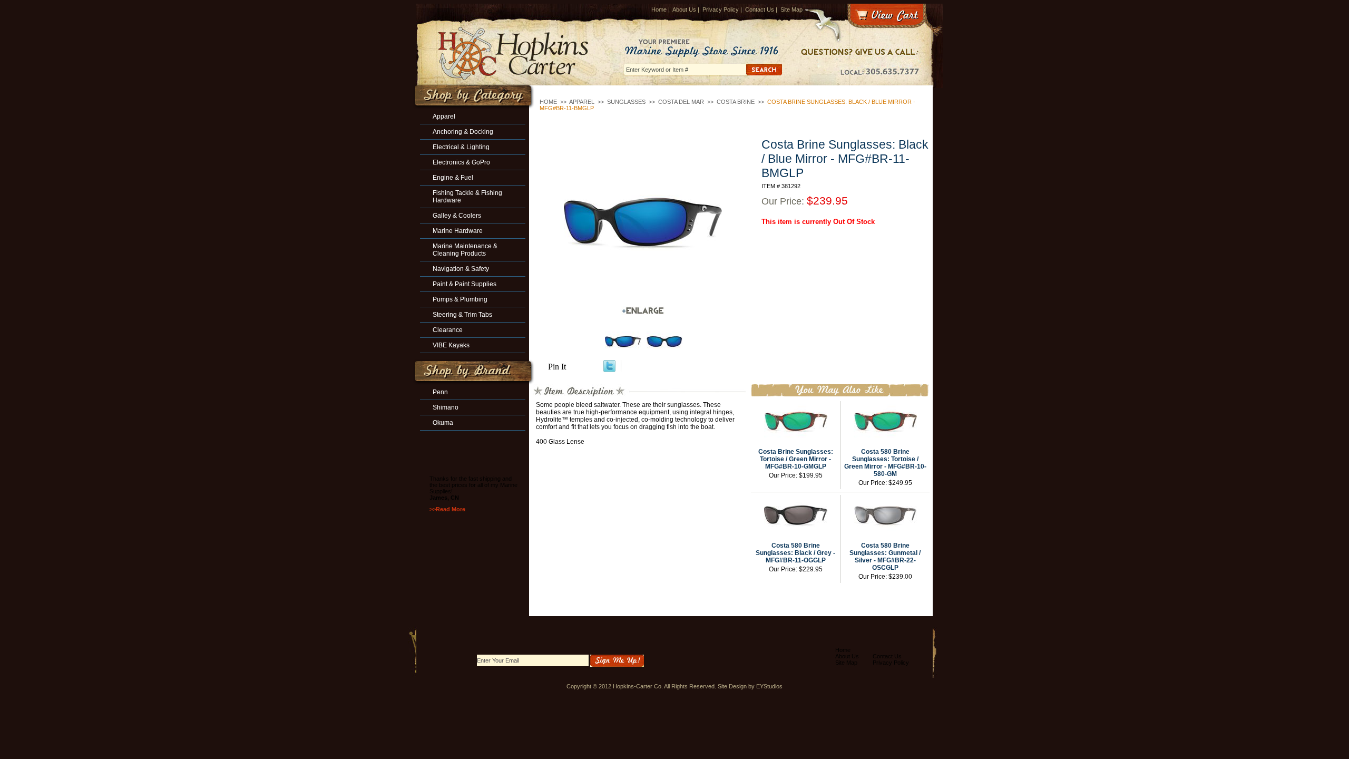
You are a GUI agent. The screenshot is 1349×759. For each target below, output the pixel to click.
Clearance (448, 330)
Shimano (445, 407)
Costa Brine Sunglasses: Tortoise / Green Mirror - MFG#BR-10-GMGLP (795, 459)
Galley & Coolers (457, 215)
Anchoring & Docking (463, 131)
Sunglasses (626, 102)
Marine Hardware (458, 231)
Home (659, 9)
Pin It (557, 366)
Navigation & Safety (461, 269)
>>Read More (447, 509)
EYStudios (769, 686)
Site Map (791, 9)
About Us (684, 9)
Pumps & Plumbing (460, 299)
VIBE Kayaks (451, 345)
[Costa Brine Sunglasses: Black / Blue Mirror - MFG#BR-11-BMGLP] (643, 223)
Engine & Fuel (453, 177)
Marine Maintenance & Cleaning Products (465, 249)
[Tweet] (609, 369)
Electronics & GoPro (461, 162)
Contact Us (759, 9)
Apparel (581, 102)
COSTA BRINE (736, 102)
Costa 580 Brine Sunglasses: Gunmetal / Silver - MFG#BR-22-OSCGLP (885, 556)
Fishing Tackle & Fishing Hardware (467, 196)
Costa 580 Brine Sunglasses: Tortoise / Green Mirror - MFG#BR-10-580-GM (885, 463)
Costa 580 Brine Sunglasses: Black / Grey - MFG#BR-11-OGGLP (795, 553)
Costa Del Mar (681, 102)
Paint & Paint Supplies (464, 284)
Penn (440, 392)
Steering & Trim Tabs (462, 314)
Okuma (443, 422)
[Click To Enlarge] (643, 310)
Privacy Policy (720, 9)
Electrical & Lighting (461, 147)
